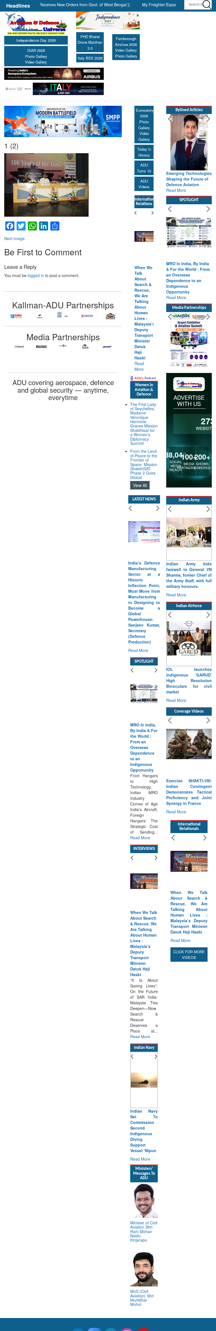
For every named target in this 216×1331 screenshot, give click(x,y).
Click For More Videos (189, 954)
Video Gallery (36, 62)
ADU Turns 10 (144, 167)
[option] (16, 316)
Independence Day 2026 (36, 40)
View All (140, 485)
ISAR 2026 (36, 50)
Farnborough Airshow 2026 (126, 41)
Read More (139, 366)
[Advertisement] (189, 1047)
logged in (36, 275)
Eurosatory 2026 (145, 113)
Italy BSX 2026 (90, 58)
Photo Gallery (36, 56)
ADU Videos (144, 184)
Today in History (144, 152)
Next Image (14, 238)
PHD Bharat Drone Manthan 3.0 (90, 42)
